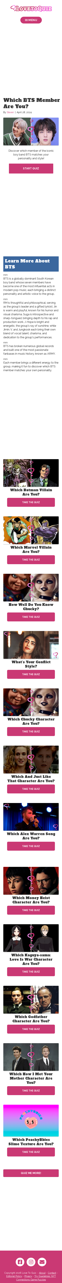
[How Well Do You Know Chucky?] (31, 587)
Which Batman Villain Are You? (31, 492)
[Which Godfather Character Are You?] (31, 999)
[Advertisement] (31, 61)
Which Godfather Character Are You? (31, 1019)
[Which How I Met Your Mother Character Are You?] (31, 1056)
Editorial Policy (14, 1276)
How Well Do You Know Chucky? (31, 606)
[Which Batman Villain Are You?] (31, 472)
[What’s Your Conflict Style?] (31, 644)
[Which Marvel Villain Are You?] (31, 530)
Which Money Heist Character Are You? (31, 900)
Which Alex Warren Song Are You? (31, 836)
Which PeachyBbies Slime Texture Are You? (31, 1141)
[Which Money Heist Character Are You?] (31, 880)
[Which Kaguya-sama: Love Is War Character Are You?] (31, 937)
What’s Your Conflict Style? (31, 664)
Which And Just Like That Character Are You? (31, 778)
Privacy (28, 1276)
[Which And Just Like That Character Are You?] (31, 759)
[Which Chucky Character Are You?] (31, 702)
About (42, 1273)
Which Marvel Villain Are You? (31, 549)
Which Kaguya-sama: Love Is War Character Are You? (31, 959)
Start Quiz (31, 168)
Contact (52, 1273)
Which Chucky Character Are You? (31, 721)
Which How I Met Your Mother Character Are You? (31, 1078)
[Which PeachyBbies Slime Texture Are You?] (31, 1120)
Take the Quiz (31, 502)
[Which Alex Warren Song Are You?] (31, 816)
